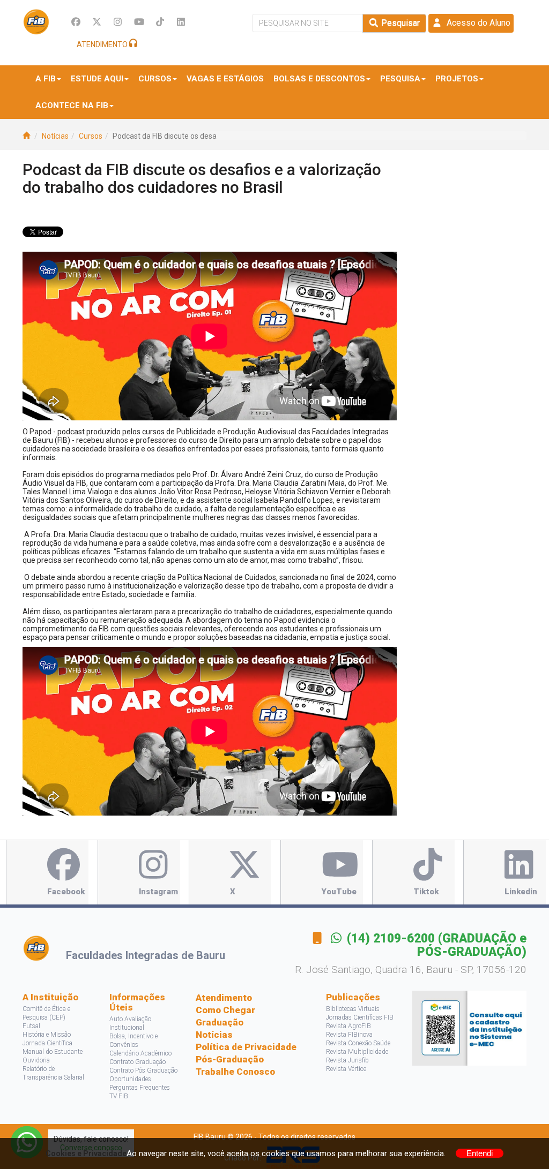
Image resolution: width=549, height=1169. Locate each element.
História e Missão (47, 1034)
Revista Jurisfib (347, 1060)
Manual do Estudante (53, 1051)
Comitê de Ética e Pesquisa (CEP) (46, 1013)
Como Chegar (225, 1010)
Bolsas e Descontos (319, 79)
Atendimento (224, 997)
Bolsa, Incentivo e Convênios (133, 1040)
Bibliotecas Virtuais (353, 1009)
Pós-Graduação (230, 1059)
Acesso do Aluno (476, 23)
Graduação (219, 1022)
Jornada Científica (47, 1043)
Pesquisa (400, 79)
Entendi (479, 1153)
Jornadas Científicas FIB (360, 1017)
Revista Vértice (346, 1069)
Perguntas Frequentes (139, 1087)
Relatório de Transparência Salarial (53, 1073)
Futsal (31, 1026)
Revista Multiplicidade (357, 1051)
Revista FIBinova (349, 1034)
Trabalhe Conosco (235, 1071)
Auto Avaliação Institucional (130, 1023)
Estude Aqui (97, 79)
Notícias (55, 136)
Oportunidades (130, 1079)
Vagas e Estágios (225, 79)
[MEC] (469, 1027)
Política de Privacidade (246, 1047)
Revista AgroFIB (348, 1026)
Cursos (155, 79)
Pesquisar (399, 23)
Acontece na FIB (71, 105)
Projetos (456, 79)
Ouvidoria (36, 1060)
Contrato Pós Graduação (143, 1070)
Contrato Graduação (137, 1062)
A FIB (45, 79)
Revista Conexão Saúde (358, 1043)
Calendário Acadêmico (140, 1053)
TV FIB (118, 1096)
